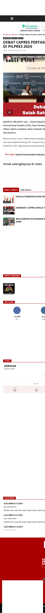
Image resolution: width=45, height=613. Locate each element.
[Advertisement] (22, 596)
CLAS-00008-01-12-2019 (13, 503)
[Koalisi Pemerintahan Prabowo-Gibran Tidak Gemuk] (9, 199)
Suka (17, 307)
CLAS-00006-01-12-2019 (13, 526)
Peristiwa (6, 34)
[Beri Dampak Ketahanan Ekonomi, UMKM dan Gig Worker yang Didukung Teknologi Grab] (9, 222)
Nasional (15, 34)
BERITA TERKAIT (11, 190)
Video (21, 38)
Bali (5, 224)
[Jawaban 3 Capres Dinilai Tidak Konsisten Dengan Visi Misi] (9, 210)
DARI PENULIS (25, 190)
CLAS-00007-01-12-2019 (13, 515)
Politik (14, 38)
